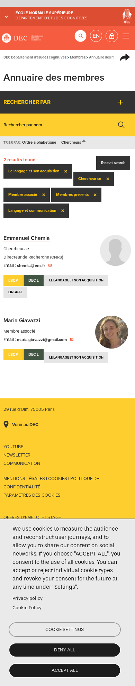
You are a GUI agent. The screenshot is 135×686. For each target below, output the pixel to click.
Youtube (13, 447)
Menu (125, 36)
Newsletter (16, 455)
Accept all (65, 670)
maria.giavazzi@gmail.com (42, 339)
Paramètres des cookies (32, 495)
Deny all (64, 650)
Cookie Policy (27, 608)
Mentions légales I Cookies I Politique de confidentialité (51, 483)
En (96, 36)
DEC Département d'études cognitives (22, 38)
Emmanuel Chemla (26, 238)
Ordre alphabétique (39, 142)
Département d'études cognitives (52, 18)
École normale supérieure (44, 13)
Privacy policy (27, 598)
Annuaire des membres (108, 57)
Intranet (112, 36)
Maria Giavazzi (21, 320)
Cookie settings (64, 629)
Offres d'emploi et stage (32, 517)
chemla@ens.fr (31, 265)
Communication (21, 463)
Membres (78, 57)
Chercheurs (74, 142)
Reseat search (113, 163)
